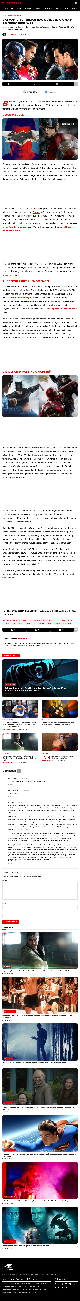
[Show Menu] (3, 3)
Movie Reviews (10, 684)
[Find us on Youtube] (66, 1284)
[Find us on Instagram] (62, 1284)
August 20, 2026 (8, 1158)
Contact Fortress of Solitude (22, 1284)
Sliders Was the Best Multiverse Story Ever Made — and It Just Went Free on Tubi (58, 723)
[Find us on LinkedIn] (74, 1284)
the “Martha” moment (15, 226)
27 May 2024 (25, 34)
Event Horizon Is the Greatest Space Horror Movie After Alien (25, 1246)
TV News (5, 753)
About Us (5, 1284)
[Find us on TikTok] (59, 1287)
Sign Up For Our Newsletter (28, 1287)
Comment (6, 880)
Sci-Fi (66, 9)
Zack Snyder (67, 623)
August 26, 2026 (21, 693)
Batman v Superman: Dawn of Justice (46, 620)
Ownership (6, 1293)
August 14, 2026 (8, 1248)
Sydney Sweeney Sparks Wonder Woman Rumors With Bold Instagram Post (57, 757)
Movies (10, 15)
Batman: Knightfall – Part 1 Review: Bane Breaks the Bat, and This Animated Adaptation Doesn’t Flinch (35, 689)
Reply (11, 784)
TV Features (46, 719)
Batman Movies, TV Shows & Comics (19, 620)
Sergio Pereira (9, 762)
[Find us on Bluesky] (66, 1287)
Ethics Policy (26, 1290)
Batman (38, 9)
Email (4, 912)
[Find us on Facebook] (55, 1284)
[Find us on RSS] (62, 1287)
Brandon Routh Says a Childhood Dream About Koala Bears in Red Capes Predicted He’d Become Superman (39, 1155)
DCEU (14, 623)
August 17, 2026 (8, 1203)
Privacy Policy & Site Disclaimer (25, 1293)
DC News (7, 623)
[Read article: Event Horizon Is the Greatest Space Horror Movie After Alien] (40, 1225)
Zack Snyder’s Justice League (60, 308)
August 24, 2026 (21, 762)
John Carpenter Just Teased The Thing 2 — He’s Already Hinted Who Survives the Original (36, 1201)
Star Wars (48, 9)
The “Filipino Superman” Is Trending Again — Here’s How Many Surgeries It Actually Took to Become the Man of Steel (20, 724)
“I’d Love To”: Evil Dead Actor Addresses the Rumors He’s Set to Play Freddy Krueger (34, 1063)
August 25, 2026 (22, 729)
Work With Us (41, 1284)
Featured (21, 623)
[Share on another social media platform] (76, 84)
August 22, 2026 (60, 760)
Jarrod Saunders (9, 729)
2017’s (20, 297)
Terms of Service (39, 1290)
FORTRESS (14, 3)
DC (12, 9)
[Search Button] (76, 3)
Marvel (19, 9)
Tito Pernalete (48, 727)
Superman (29, 9)
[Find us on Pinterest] (55, 1287)
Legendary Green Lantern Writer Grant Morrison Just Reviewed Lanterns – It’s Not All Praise (19, 758)
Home (6, 9)
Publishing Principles (10, 1290)
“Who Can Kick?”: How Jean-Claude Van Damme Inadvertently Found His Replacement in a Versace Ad (37, 1017)
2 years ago (23, 778)
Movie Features (18, 15)
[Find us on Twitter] (59, 1284)
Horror (58, 9)
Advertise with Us (9, 1287)
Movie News (46, 753)
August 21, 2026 (8, 1065)
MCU (35, 623)
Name (4, 903)
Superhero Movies (45, 623)
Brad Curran (13, 34)
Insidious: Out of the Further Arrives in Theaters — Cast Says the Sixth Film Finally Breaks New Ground (38, 1108)
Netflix (74, 9)
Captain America (66, 620)
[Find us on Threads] (70, 1284)
